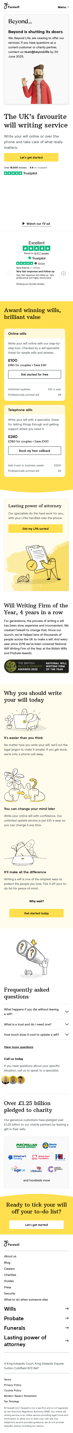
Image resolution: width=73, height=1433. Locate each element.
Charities (10, 1274)
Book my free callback (34, 450)
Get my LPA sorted (35, 528)
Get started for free (34, 374)
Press (7, 1287)
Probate (14, 1318)
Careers (9, 1268)
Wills (10, 1309)
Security (9, 1293)
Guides (9, 1281)
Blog (7, 1262)
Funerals (14, 1328)
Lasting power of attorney (25, 1340)
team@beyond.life (36, 51)
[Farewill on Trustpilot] (20, 173)
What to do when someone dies (26, 1299)
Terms (7, 1379)
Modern (20, 1396)
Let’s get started (31, 157)
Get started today (36, 913)
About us (10, 1256)
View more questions (18, 1047)
